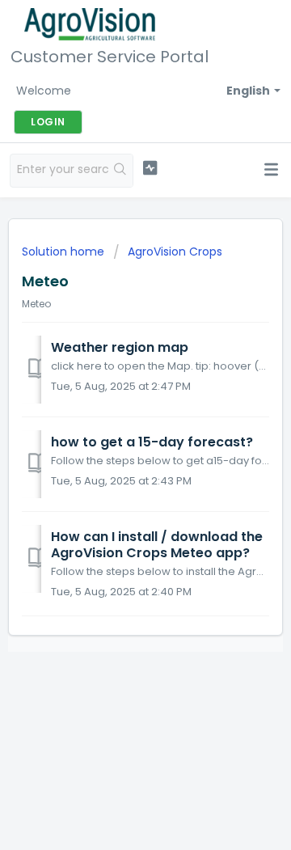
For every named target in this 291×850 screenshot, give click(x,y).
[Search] (120, 170)
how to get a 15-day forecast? (152, 442)
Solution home (65, 251)
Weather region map (119, 347)
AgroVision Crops (175, 251)
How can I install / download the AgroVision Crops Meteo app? (157, 544)
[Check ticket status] (150, 168)
